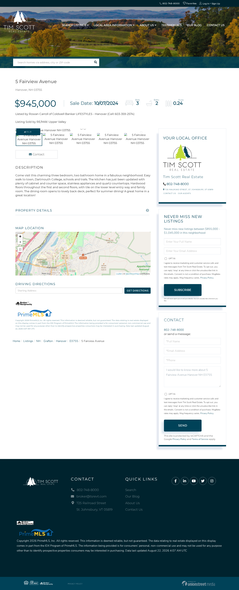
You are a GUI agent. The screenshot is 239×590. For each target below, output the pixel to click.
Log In (206, 3)
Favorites (191, 3)
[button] (95, 62)
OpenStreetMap (132, 274)
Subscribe (182, 290)
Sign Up (216, 3)
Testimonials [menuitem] (171, 25)
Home (16, 341)
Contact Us (169, 193)
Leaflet (119, 274)
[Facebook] (175, 481)
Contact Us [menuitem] (215, 25)
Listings (28, 341)
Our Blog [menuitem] (194, 25)
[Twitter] (203, 481)
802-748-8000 (171, 3)
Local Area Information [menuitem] (113, 25)
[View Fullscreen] (20, 249)
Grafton (48, 341)
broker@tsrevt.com (91, 496)
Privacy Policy (206, 277)
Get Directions (137, 290)
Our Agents (184, 193)
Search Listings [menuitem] (74, 25)
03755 (73, 341)
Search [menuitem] (130, 490)
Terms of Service (200, 439)
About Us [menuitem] (147, 25)
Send (182, 425)
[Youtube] (194, 481)
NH (38, 341)
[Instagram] (212, 481)
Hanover (61, 341)
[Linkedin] (184, 481)
